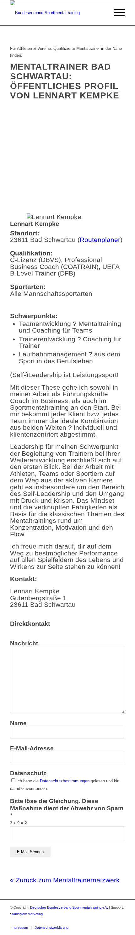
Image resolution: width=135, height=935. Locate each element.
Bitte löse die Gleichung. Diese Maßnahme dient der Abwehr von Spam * (66, 808)
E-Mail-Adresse (32, 748)
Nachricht (24, 643)
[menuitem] (19, 927)
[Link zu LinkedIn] (120, 921)
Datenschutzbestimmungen (64, 781)
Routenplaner (100, 239)
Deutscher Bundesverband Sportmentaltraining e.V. (69, 907)
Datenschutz (28, 773)
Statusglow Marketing (26, 914)
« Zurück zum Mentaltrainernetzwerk (65, 880)
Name (18, 723)
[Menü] (116, 12)
